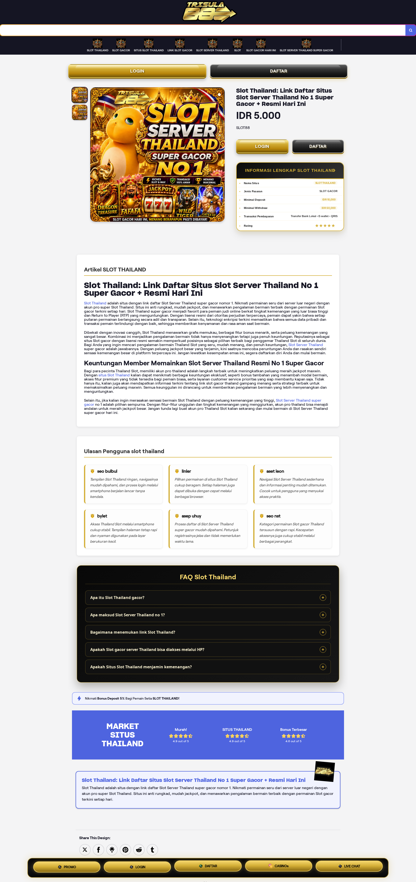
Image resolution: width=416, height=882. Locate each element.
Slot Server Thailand (305, 345)
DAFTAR (278, 71)
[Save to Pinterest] (125, 849)
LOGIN (137, 71)
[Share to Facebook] (98, 849)
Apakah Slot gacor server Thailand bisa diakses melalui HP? (147, 649)
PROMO (70, 866)
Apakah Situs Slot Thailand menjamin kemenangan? (141, 667)
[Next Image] (221, 155)
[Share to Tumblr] (152, 849)
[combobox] (203, 30)
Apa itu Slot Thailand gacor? (117, 597)
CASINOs (282, 868)
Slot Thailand (95, 303)
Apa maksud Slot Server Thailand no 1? (127, 615)
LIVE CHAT (352, 868)
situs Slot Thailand (114, 375)
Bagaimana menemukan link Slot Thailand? (132, 632)
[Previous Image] (94, 155)
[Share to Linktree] (112, 849)
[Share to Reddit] (139, 849)
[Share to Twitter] (85, 849)
